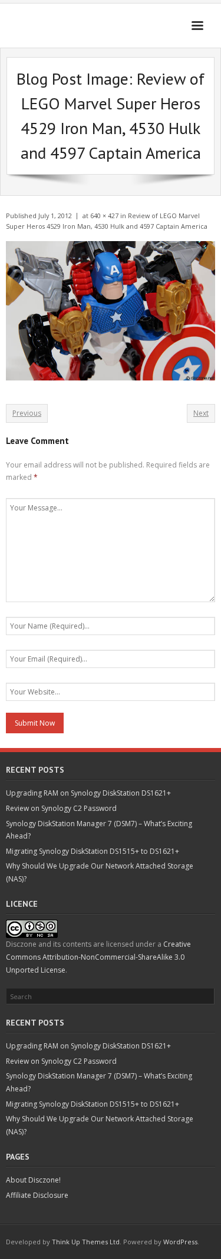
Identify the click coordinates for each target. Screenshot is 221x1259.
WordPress (180, 1241)
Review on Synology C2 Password (61, 808)
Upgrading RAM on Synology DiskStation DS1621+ (88, 793)
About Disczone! (33, 1180)
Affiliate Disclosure (37, 1195)
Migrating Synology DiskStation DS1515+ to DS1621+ (92, 851)
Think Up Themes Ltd (86, 1241)
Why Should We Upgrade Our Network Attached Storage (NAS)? (99, 872)
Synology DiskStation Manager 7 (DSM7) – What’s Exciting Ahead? (99, 830)
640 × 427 (104, 215)
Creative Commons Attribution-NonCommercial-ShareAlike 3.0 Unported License (98, 956)
